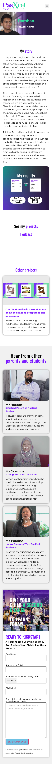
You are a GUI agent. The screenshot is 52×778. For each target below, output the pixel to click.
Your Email (11, 688)
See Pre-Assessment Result (17, 200)
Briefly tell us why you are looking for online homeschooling (23, 700)
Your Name (11, 654)
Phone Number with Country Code (22, 676)
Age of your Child (14, 665)
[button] (47, 6)
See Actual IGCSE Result (35, 200)
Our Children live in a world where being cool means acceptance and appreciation (26, 312)
